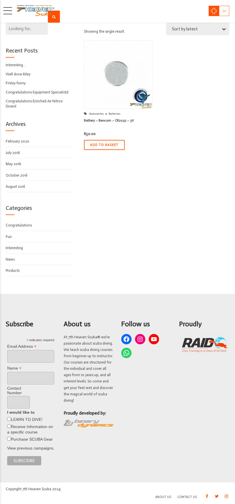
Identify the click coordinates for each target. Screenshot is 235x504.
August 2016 (15, 186)
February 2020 (17, 141)
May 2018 (13, 164)
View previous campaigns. (30, 448)
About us (163, 497)
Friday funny (16, 83)
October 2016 (17, 175)
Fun (9, 237)
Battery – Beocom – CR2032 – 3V (109, 120)
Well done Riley (18, 74)
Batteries (114, 114)
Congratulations (19, 225)
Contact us (187, 497)
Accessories (96, 114)
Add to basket (104, 145)
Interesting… (16, 65)
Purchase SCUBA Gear (32, 439)
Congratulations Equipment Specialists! (37, 92)
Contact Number (14, 390)
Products (12, 270)
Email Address (21, 346)
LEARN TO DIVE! (26, 419)
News (10, 259)
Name (14, 368)
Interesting (14, 248)
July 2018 (13, 153)
